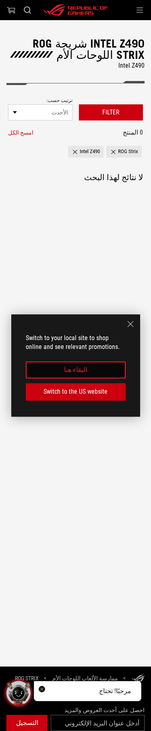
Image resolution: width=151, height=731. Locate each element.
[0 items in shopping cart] (11, 10)
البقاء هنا (75, 370)
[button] (140, 10)
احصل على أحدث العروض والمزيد (104, 710)
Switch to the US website (75, 391)
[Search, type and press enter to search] (27, 10)
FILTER (111, 112)
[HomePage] (138, 679)
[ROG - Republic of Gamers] (75, 10)
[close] (130, 324)
